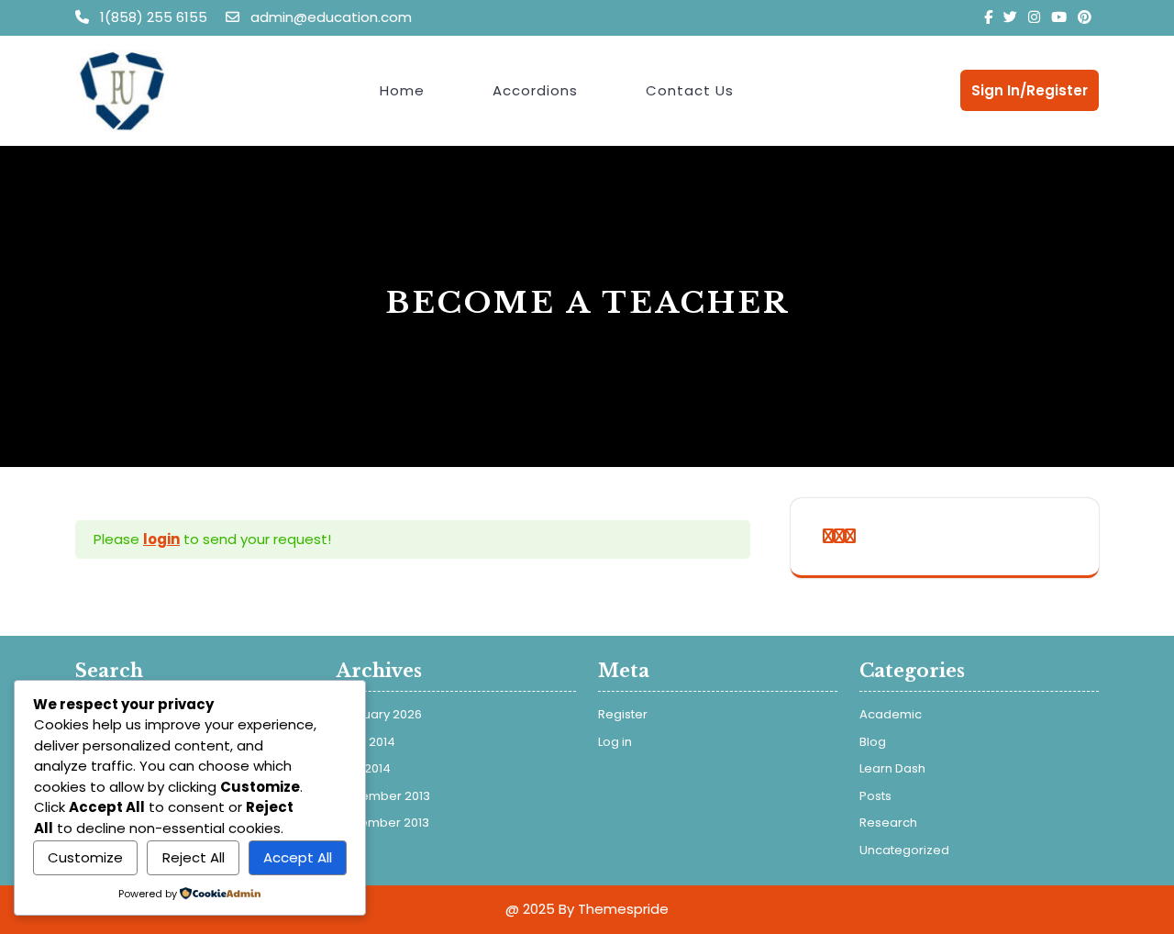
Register (623, 714)
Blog (872, 742)
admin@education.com (329, 17)
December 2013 (383, 796)
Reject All (193, 857)
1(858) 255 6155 (153, 17)
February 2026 (379, 714)
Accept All (297, 857)
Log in (615, 742)
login (161, 539)
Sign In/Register (1029, 90)
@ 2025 (530, 908)
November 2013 (383, 822)
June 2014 (366, 742)
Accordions (535, 90)
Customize (85, 857)
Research (888, 822)
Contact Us (690, 90)
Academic (890, 714)
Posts (875, 796)
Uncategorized (904, 850)
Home (402, 90)
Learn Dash (892, 768)
